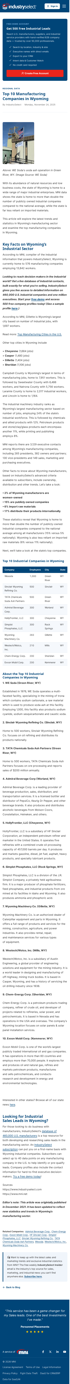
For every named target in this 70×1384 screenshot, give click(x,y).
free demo (38, 299)
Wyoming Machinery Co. (15, 1245)
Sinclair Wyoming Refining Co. (37, 1238)
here (15, 308)
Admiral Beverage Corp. (37, 1231)
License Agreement (13, 1367)
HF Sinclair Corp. (38, 1235)
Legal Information (51, 1367)
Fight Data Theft (29, 1373)
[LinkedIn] (57, 1352)
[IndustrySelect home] (20, 6)
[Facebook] (43, 1352)
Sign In (54, 6)
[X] (50, 1352)
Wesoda (39, 1241)
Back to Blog (13, 1287)
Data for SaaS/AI (11, 1379)
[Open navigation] (64, 6)
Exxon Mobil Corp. (19, 1235)
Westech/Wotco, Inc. (55, 1241)
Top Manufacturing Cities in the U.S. (39, 334)
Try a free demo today (27, 1176)
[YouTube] (64, 1352)
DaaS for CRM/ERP (50, 1373)
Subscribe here (33, 1276)
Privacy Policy (10, 1373)
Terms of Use (33, 1367)
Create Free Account (36, 73)
